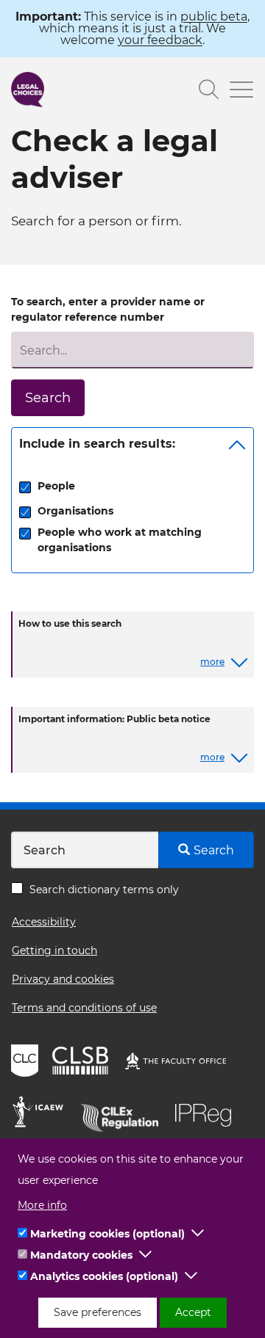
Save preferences (97, 1312)
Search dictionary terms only (104, 889)
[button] (198, 1233)
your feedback (160, 40)
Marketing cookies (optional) (107, 1233)
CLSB (84, 1062)
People (56, 485)
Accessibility (44, 921)
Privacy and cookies (63, 979)
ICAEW (42, 1114)
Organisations (75, 510)
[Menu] (236, 91)
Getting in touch (54, 950)
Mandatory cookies (81, 1255)
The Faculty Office (182, 1062)
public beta (213, 16)
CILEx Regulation (124, 1114)
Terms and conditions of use (84, 1007)
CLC (26, 1062)
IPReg (207, 1114)
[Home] (27, 89)
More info (42, 1205)
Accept (193, 1312)
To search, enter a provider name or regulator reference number (108, 309)
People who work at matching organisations (120, 540)
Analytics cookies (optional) (104, 1276)
